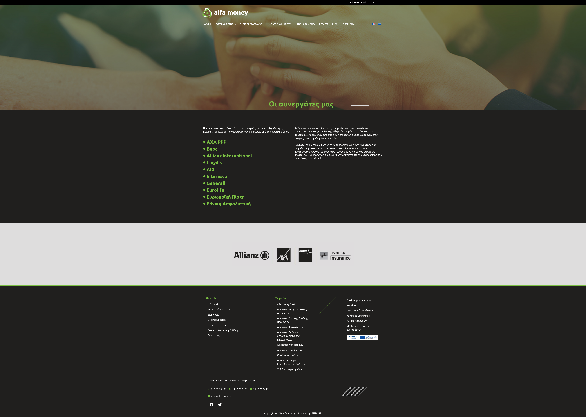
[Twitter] (220, 404)
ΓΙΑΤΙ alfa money (306, 24)
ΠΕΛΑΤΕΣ (323, 24)
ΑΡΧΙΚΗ (208, 24)
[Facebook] (211, 404)
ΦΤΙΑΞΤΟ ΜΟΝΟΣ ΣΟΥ (280, 24)
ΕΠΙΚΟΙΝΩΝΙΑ (348, 24)
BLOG (334, 24)
